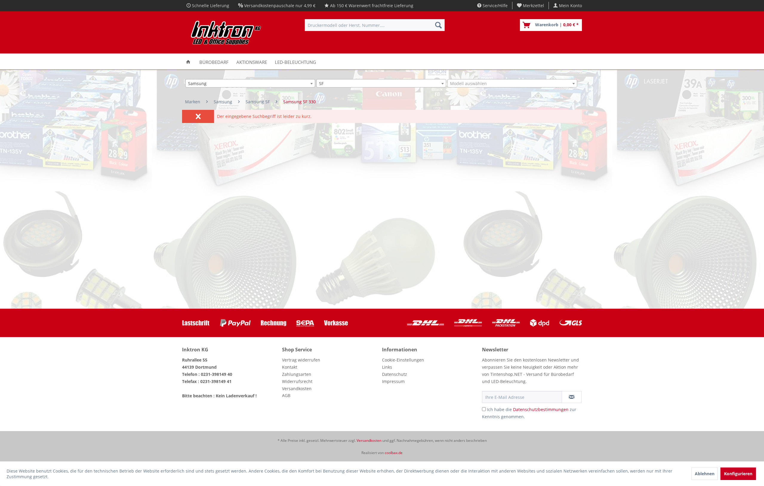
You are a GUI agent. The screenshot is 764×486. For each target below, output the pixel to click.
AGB (286, 395)
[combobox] (250, 83)
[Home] (188, 62)
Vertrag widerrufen (301, 360)
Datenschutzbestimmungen (541, 409)
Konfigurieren (738, 473)
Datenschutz (394, 374)
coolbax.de (394, 452)
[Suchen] (438, 25)
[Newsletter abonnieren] (572, 397)
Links (387, 367)
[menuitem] (530, 5)
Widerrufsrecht (297, 381)
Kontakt (289, 367)
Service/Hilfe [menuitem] (494, 5)
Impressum (393, 381)
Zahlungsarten (296, 374)
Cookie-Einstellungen (403, 360)
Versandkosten (297, 388)
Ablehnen (704, 473)
